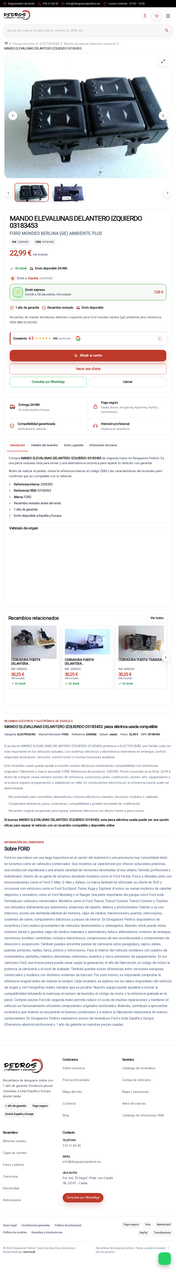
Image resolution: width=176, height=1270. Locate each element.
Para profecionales (76, 1080)
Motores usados (14, 1141)
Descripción (17, 445)
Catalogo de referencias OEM (143, 1115)
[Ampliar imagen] (163, 61)
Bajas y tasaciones (135, 1092)
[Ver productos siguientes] (166, 657)
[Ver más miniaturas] (168, 193)
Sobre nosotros (74, 1068)
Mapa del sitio (72, 1092)
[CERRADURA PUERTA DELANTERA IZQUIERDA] (87, 641)
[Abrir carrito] (156, 16)
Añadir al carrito (91, 356)
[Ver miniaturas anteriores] (8, 193)
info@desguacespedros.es (82, 1162)
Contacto (69, 1103)
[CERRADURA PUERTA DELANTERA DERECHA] (34, 641)
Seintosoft (29, 1251)
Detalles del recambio (44, 445)
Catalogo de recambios (138, 1068)
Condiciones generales (35, 1225)
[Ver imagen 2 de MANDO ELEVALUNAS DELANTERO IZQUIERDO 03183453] (68, 192)
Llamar (128, 382)
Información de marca (103, 445)
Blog (66, 1115)
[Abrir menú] (168, 16)
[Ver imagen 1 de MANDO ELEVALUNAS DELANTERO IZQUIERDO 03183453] (32, 192)
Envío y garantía (73, 445)
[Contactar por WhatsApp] (164, 1258)
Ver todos (157, 618)
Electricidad (11, 1188)
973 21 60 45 (72, 1146)
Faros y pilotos (13, 1165)
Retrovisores (12, 1200)
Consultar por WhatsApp (48, 382)
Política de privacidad (68, 1225)
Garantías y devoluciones (46, 1232)
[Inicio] (6, 43)
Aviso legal (10, 1225)
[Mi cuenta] (145, 16)
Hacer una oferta (88, 369)
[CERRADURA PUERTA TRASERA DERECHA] (141, 641)
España (40, 278)
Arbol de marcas (134, 1103)
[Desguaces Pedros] (17, 15)
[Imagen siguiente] (163, 115)
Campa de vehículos (136, 1080)
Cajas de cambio (15, 1153)
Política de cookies (15, 1232)
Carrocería (10, 1176)
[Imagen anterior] (12, 115)
